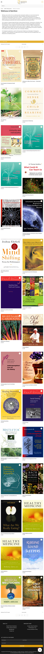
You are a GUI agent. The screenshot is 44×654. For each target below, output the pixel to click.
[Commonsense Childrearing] (33, 103)
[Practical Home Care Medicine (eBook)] (33, 368)
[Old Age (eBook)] (33, 330)
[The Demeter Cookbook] (33, 291)
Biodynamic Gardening (5, 341)
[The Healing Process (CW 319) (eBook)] (33, 255)
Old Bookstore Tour (32, 627)
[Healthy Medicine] (11, 554)
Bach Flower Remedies (27, 495)
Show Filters (4, 41)
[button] (42, 2)
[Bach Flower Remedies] (33, 478)
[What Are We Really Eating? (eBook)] (11, 516)
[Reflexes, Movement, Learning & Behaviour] (11, 478)
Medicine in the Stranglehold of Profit (29, 458)
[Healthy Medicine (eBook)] (33, 516)
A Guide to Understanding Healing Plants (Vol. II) (31, 150)
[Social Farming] (33, 405)
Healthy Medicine (4, 571)
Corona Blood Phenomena (5, 228)
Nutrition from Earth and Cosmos (7, 309)
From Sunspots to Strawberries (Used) (8, 83)
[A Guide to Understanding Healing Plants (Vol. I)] (11, 174)
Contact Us (11, 631)
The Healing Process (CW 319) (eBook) (30, 271)
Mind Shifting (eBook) (5, 270)
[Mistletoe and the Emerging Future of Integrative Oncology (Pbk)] (11, 442)
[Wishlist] (20, 51)
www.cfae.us (31, 652)
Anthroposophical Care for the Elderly (8, 384)
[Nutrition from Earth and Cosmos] (11, 292)
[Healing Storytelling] (11, 404)
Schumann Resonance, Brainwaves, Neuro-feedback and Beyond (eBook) (32, 234)
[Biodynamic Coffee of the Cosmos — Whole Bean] (33, 65)
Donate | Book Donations (12, 627)
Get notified (10, 122)
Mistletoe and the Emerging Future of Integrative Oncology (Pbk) (10, 459)
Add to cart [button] (32, 84)
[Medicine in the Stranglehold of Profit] (33, 442)
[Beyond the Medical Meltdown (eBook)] (11, 590)
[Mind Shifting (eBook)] (11, 254)
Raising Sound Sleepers (27, 571)
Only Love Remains (26, 607)
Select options (10, 84)
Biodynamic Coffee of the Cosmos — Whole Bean (32, 81)
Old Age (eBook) (26, 347)
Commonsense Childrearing (28, 120)
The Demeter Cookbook (27, 307)
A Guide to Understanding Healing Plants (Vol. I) (9, 187)
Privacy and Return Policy (32, 629)
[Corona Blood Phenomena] (11, 213)
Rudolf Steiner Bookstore (11, 626)
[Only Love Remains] (33, 591)
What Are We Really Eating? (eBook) (7, 533)
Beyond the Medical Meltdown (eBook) (8, 605)
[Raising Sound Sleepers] (33, 554)
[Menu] (2, 2)
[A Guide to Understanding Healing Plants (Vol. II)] (33, 137)
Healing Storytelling (4, 421)
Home (2, 8)
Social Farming (25, 422)
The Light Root (3, 119)
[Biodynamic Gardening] (11, 327)
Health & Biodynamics (8, 8)
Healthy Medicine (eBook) (27, 533)
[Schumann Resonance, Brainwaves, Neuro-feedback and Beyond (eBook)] (33, 215)
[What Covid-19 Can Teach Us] (33, 178)
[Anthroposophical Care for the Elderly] (11, 367)
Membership (11, 629)
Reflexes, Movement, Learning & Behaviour (9, 495)
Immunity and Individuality (6, 157)
